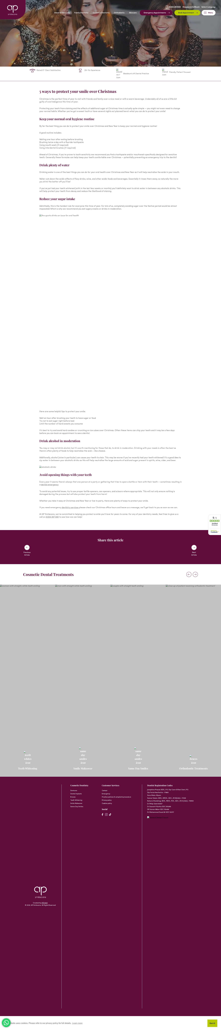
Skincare (133, 13)
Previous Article (27, 554)
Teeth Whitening (76, 800)
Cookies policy (107, 803)
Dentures (73, 790)
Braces (72, 797)
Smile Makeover (76, 803)
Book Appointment (186, 13)
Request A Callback (191, 7)
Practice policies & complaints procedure (116, 797)
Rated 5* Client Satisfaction (49, 70)
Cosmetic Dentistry (101, 13)
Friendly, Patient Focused (179, 72)
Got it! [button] (212, 1023)
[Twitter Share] (113, 550)
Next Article (194, 554)
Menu (210, 13)
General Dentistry (62, 13)
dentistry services (70, 508)
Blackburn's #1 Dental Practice (136, 74)
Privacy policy (107, 800)
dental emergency (49, 485)
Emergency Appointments (155, 13)
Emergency (106, 794)
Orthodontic (119, 13)
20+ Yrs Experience (92, 70)
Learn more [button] (77, 1023)
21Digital (44, 903)
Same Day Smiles (76, 806)
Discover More (26, 698)
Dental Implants (76, 794)
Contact (104, 790)
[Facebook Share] (107, 550)
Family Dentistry (81, 13)
